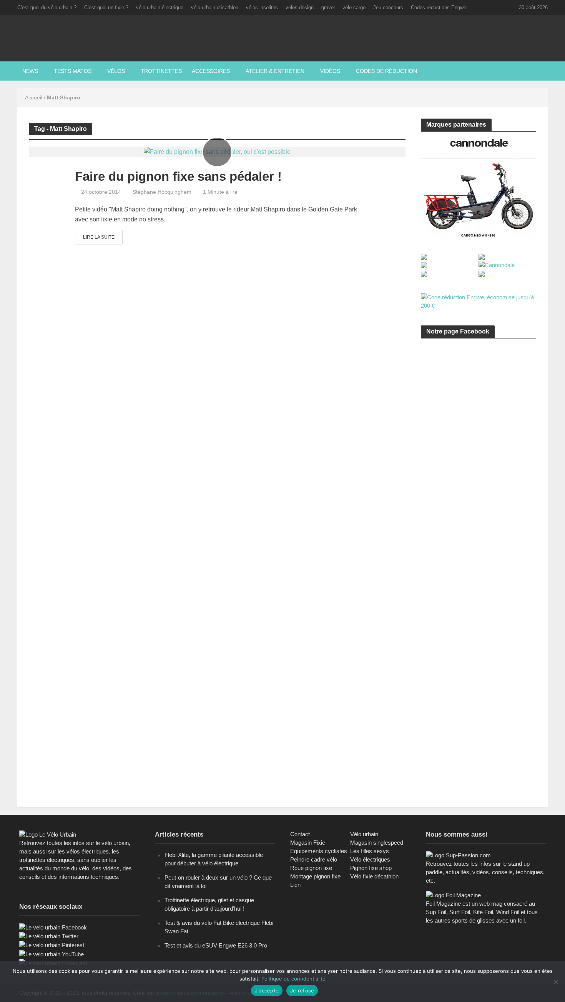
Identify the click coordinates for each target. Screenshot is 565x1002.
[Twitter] (48, 936)
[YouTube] (51, 954)
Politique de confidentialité (293, 979)
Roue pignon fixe (311, 868)
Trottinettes (161, 71)
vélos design (300, 7)
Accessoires (211, 71)
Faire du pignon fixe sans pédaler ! (178, 176)
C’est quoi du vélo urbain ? (46, 7)
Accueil (33, 97)
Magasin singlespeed (376, 842)
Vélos (116, 71)
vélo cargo (354, 7)
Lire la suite (99, 237)
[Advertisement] (478, 417)
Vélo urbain (364, 834)
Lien (295, 884)
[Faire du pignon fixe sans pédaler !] (217, 151)
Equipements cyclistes (318, 851)
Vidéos (330, 71)
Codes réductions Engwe (438, 7)
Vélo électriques (370, 859)
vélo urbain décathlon (214, 7)
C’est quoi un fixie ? (106, 7)
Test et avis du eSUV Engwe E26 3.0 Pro (216, 945)
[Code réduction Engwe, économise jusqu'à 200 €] (478, 301)
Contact (300, 834)
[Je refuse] (555, 981)
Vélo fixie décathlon (374, 876)
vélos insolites (262, 7)
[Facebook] (53, 927)
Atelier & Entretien (275, 71)
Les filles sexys (369, 851)
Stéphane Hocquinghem (162, 192)
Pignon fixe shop (371, 868)
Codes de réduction (386, 71)
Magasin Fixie (307, 842)
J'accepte (267, 990)
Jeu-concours (388, 7)
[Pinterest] (51, 944)
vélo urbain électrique (159, 7)
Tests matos (72, 71)
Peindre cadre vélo (313, 859)
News (30, 71)
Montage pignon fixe (315, 876)
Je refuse (302, 990)
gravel (328, 7)
